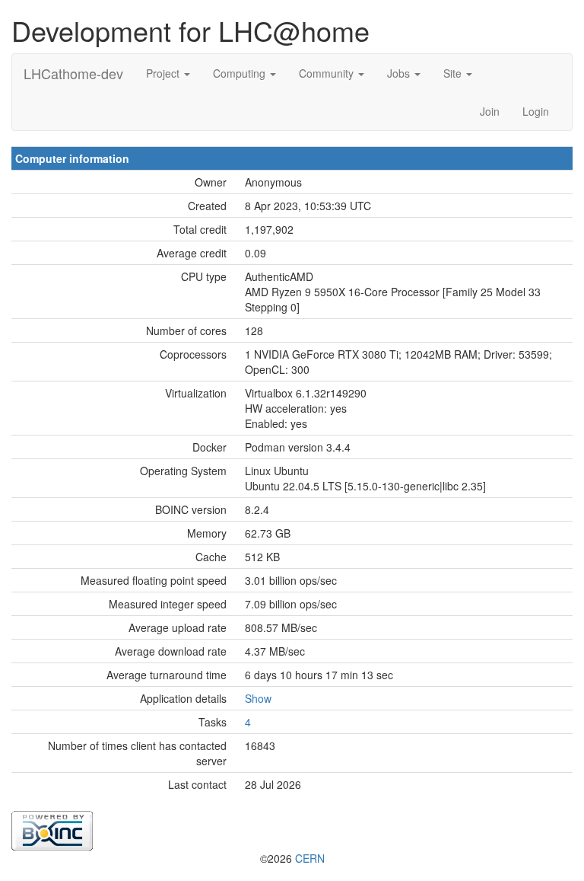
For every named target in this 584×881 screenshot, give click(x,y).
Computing (240, 73)
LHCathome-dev (73, 73)
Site (454, 73)
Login (535, 111)
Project (164, 73)
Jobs (400, 73)
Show (258, 698)
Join (490, 111)
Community (328, 73)
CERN (310, 858)
